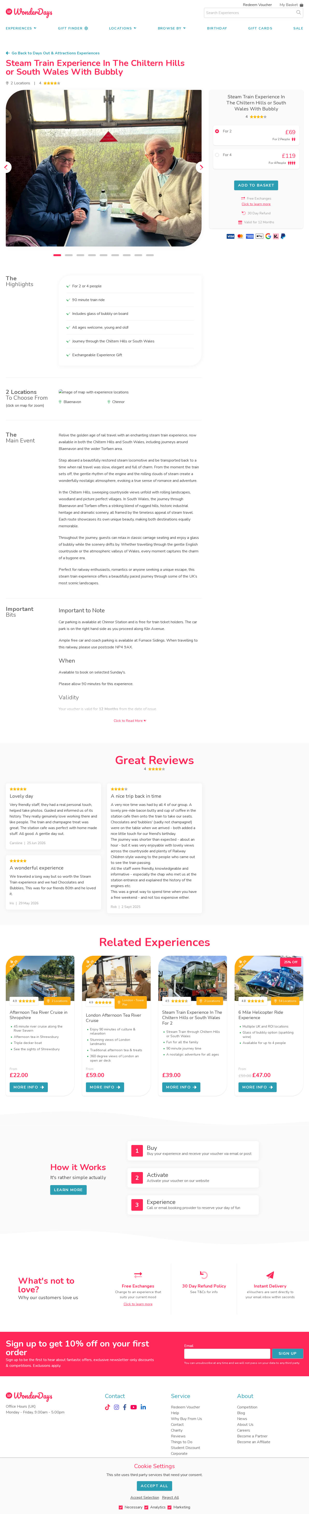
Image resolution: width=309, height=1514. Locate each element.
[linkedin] (143, 1407)
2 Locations (20, 83)
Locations (120, 28)
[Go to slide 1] (57, 255)
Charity (177, 1430)
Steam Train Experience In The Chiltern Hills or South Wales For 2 (192, 1017)
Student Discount (185, 1447)
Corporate (179, 1453)
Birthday (217, 28)
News (242, 1418)
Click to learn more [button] (256, 204)
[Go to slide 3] (80, 255)
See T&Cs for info (204, 1292)
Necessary (133, 1507)
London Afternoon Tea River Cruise (113, 1018)
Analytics (158, 1507)
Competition (247, 1407)
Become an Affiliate (253, 1442)
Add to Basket (256, 185)
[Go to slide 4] (92, 255)
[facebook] (124, 1407)
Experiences (19, 28)
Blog (241, 1413)
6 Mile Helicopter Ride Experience (261, 1015)
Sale (298, 28)
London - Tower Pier (133, 1002)
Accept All (154, 1486)
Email (188, 1345)
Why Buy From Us (186, 1418)
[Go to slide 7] (127, 255)
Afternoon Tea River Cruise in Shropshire (38, 1015)
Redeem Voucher (257, 4)
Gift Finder (70, 28)
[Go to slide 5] (103, 255)
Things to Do (181, 1442)
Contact (177, 1424)
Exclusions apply (46, 1365)
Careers (243, 1430)
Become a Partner (252, 1436)
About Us (245, 1424)
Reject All (170, 1497)
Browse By (170, 28)
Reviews (178, 1436)
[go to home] (29, 13)
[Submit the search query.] (298, 12)
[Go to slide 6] (115, 255)
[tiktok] (107, 1407)
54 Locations (287, 1001)
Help (175, 1413)
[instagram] (116, 1407)
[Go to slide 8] (138, 255)
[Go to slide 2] (69, 255)
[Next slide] (201, 167)
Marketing (181, 1507)
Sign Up (288, 1353)
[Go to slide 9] (150, 255)
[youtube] (133, 1407)
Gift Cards (260, 28)
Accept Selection (144, 1497)
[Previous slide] (6, 167)
